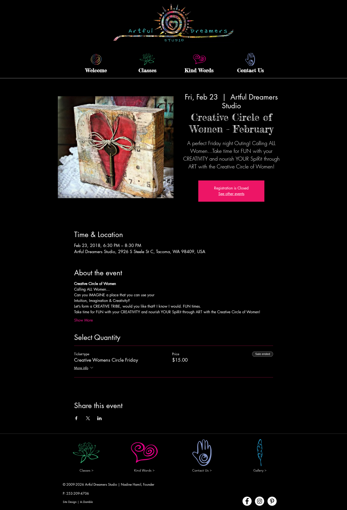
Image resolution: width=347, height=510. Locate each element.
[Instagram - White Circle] (259, 501)
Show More (83, 320)
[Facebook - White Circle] (247, 501)
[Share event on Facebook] (76, 418)
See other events (231, 193)
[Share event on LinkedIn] (99, 418)
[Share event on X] (88, 418)
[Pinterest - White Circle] (272, 501)
